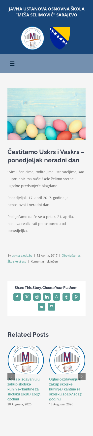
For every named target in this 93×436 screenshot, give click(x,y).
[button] (11, 376)
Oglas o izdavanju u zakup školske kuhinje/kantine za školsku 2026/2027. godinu (23, 389)
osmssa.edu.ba (22, 255)
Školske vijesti (17, 261)
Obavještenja (71, 255)
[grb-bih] (60, 28)
